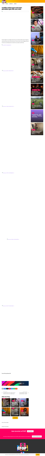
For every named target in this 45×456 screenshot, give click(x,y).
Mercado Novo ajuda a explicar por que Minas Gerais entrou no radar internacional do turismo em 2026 (15, 412)
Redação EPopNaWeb (5, 426)
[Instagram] (21, 453)
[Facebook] (23, 453)
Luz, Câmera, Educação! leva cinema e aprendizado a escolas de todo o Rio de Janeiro (37, 106)
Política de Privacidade (32, 454)
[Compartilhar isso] (5, 388)
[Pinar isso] (10, 388)
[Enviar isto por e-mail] (3, 388)
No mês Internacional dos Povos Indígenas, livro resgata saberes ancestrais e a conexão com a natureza (6, 402)
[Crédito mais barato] (6, 408)
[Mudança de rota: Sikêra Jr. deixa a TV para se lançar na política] (37, 32)
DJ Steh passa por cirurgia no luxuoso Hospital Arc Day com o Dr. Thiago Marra (37, 132)
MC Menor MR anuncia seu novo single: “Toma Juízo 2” (24, 413)
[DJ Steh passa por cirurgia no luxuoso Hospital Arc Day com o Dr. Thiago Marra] (37, 123)
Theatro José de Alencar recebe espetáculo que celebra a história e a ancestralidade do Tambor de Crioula (37, 80)
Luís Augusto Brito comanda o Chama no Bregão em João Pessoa (15, 404)
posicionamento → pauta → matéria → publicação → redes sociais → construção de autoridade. (37, 115)
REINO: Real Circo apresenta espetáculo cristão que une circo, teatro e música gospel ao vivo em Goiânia (37, 93)
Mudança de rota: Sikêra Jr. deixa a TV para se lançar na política (24, 404)
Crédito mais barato (5, 414)
